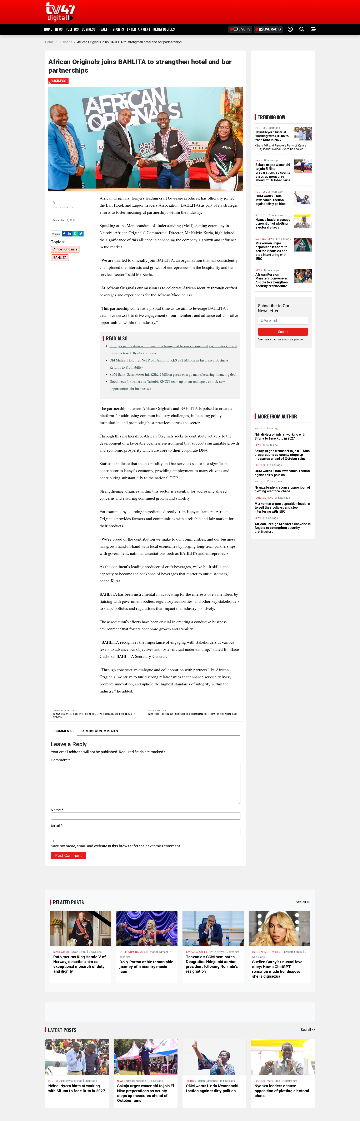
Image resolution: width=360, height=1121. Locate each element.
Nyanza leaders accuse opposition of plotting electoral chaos (272, 223)
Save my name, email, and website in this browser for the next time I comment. (116, 846)
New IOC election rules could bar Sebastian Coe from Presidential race (193, 714)
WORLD (65, 952)
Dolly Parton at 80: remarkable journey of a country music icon (146, 966)
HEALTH (104, 29)
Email (56, 825)
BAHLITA (59, 258)
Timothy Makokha (63, 207)
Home (48, 29)
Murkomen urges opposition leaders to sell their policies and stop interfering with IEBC (271, 251)
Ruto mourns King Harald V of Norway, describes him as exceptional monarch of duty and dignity (79, 964)
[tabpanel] (145, 800)
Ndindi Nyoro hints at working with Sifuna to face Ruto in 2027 (272, 136)
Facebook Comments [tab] (99, 731)
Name (57, 810)
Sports (118, 29)
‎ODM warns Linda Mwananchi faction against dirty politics (270, 200)
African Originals (65, 249)
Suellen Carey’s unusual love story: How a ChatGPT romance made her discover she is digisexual (277, 969)
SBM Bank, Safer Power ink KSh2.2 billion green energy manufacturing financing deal (173, 374)
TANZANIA (192, 952)
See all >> (303, 902)
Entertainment (138, 29)
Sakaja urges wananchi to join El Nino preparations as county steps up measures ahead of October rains (272, 172)
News (59, 29)
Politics (72, 29)
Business (89, 29)
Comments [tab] (64, 731)
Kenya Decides (164, 29)
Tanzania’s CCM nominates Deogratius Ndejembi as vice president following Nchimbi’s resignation (212, 964)
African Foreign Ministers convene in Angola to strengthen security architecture (271, 280)
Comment (60, 760)
